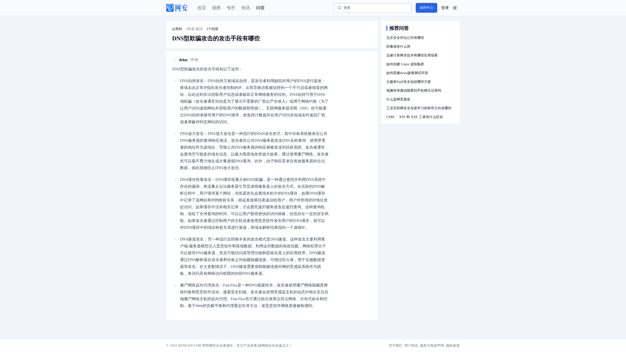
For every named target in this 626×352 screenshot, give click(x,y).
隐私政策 (453, 345)
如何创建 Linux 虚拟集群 (405, 64)
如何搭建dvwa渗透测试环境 (407, 73)
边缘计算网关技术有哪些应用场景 (412, 55)
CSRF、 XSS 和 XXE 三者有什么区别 (414, 117)
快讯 (245, 7)
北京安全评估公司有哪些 (405, 38)
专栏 (231, 7)
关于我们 (395, 345)
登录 (445, 8)
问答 (260, 7)
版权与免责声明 (432, 345)
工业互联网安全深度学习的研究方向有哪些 (418, 108)
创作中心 (426, 8)
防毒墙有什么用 (398, 46)
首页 (201, 7)
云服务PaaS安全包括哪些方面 (408, 82)
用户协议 (411, 345)
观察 (216, 7)
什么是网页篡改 (398, 99)
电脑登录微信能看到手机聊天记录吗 (413, 90)
